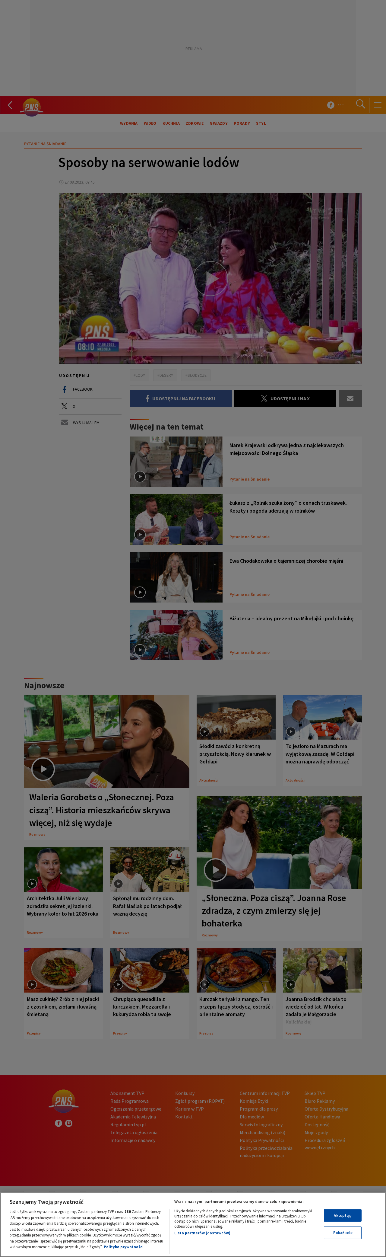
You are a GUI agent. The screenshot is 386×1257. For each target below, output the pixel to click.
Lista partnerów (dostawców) (202, 1233)
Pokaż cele (343, 1232)
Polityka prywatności (124, 1246)
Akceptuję (343, 1215)
